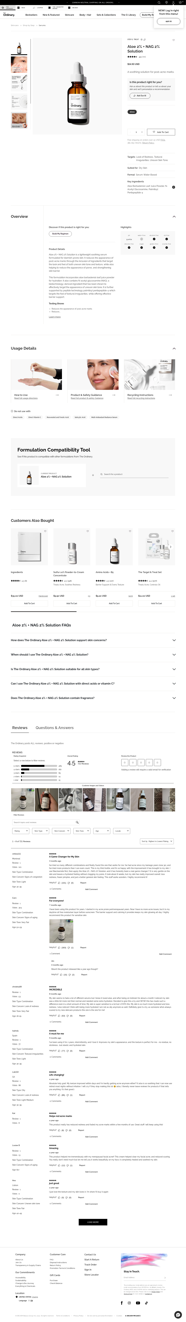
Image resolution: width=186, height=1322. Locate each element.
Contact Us (148, 1294)
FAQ (51, 1260)
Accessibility (20, 1278)
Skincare (15, 25)
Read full (26, 398)
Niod (23, 7)
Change (35, 1297)
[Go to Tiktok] (146, 1303)
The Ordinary (9, 7)
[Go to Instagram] (129, 1303)
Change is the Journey (24, 1283)
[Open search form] (158, 2)
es (29, 1301)
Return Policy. (148, 143)
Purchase (54, 1280)
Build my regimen (60, 234)
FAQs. (163, 140)
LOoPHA (40, 7)
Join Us (18, 1262)
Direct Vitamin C (34, 417)
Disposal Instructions (58, 1262)
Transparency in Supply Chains (28, 1265)
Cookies (119, 1316)
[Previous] (67, 2)
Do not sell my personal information (100, 1316)
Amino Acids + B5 (105, 572)
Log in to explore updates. (93, 3)
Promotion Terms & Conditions (62, 1268)
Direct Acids (17, 417)
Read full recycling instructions (141, 398)
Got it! (169, 21)
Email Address (129, 1277)
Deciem (75, 7)
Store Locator (91, 1274)
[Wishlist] (173, 38)
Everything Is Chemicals (25, 1286)
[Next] (119, 2)
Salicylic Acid (80, 417)
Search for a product (113, 474)
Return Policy (55, 1265)
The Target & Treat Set (150, 572)
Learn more (55, 317)
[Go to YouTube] (138, 1303)
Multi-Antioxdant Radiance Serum (104, 417)
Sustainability (20, 1280)
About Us (19, 1260)
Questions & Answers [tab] (55, 727)
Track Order (90, 1264)
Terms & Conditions (63, 1316)
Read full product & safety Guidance (87, 398)
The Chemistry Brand (58, 7)
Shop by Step (29, 25)
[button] (51, 15)
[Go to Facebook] (122, 1303)
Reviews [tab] (20, 727)
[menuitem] (8, 7)
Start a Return (91, 1259)
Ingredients (17, 572)
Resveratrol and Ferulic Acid (58, 417)
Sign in (88, 1269)
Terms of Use (128, 1294)
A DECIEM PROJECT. (133, 1316)
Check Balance (56, 1283)
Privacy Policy (156, 1291)
